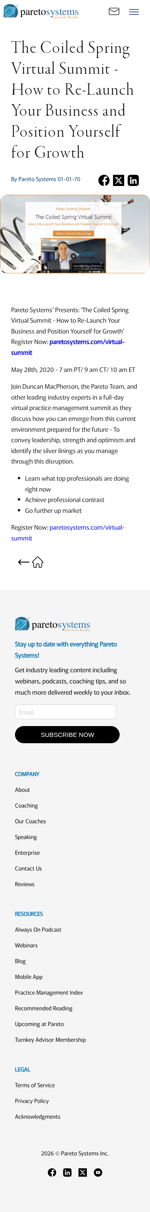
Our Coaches (30, 821)
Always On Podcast (38, 929)
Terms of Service (35, 1085)
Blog (20, 960)
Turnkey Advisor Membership (50, 1039)
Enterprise (27, 852)
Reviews (25, 884)
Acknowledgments (37, 1116)
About (22, 789)
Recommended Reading (44, 1008)
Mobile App (29, 976)
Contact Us (28, 868)
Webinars (26, 945)
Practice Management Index (49, 992)
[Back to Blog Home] (30, 560)
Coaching (26, 805)
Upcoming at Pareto (39, 1023)
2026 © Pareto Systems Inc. (75, 1153)
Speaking (26, 836)
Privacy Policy (32, 1100)
